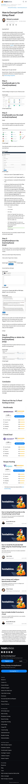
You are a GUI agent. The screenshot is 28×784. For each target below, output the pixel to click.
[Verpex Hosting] (7, 466)
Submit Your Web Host (6, 690)
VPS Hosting (4, 724)
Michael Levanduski (13, 19)
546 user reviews (20, 439)
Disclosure (3, 696)
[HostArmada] (8, 411)
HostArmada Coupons (6, 750)
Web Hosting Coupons (6, 744)
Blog (2, 767)
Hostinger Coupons (5, 753)
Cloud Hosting (4, 729)
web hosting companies (9, 75)
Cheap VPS (3, 727)
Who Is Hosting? (5, 776)
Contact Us (3, 682)
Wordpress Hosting (5, 716)
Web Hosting (4, 713)
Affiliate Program (5, 687)
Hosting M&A (13, 671)
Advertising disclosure (22, 7)
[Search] (23, 2)
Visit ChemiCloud (20, 443)
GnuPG (12, 45)
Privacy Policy (4, 701)
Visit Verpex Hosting (19, 470)
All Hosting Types (5, 710)
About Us (3, 679)
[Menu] (26, 2)
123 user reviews (19, 467)
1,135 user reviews (19, 412)
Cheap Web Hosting (6, 721)
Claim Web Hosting (5, 693)
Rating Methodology (12, 7)
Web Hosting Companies (7, 778)
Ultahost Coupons (5, 755)
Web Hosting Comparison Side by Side (10, 773)
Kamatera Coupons (5, 747)
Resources (3, 765)
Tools (2, 770)
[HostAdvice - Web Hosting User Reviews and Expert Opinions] (6, 2)
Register (7, 661)
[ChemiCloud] (8, 439)
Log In (20, 661)
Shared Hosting (4, 719)
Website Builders (5, 738)
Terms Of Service (5, 704)
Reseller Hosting (5, 735)
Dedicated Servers (5, 732)
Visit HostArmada (19, 416)
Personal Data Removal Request (8, 698)
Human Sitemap (4, 685)
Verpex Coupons (5, 758)
